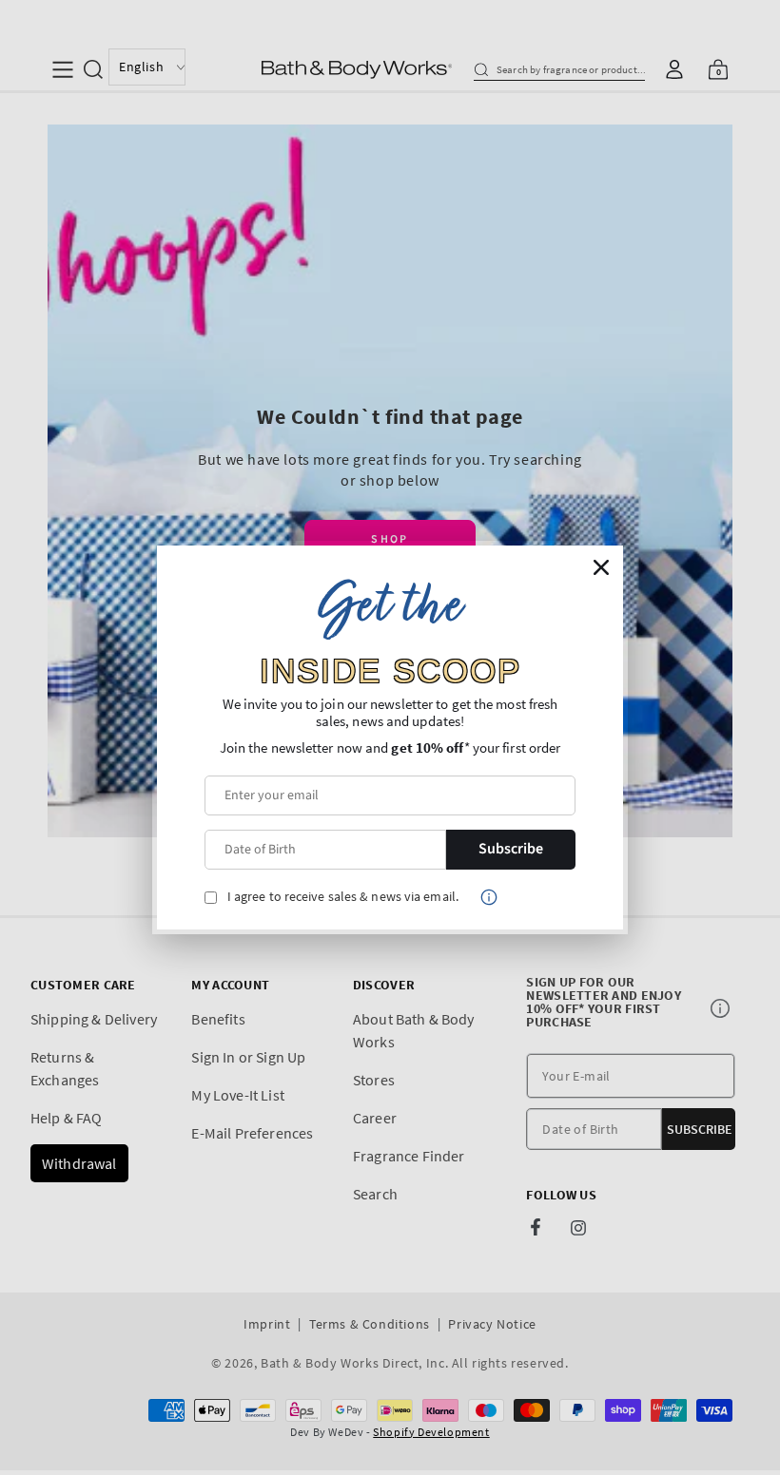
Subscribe (510, 848)
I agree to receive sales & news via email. (342, 897)
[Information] (489, 897)
